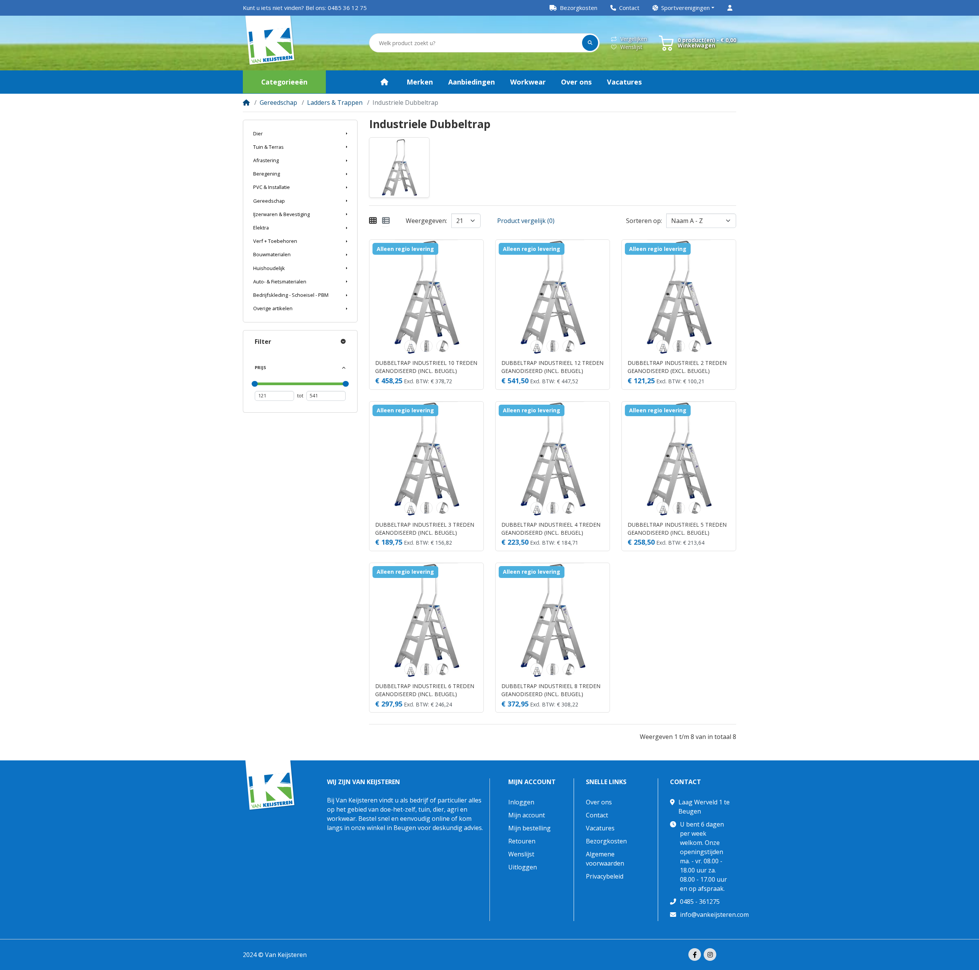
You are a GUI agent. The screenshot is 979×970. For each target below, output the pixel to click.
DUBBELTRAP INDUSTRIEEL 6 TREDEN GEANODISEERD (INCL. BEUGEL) (424, 690)
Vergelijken (633, 38)
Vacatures (600, 828)
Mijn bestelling (529, 828)
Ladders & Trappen (335, 102)
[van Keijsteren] (270, 43)
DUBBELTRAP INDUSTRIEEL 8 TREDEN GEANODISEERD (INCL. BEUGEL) (550, 690)
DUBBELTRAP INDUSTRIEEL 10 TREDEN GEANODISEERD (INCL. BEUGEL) (426, 366)
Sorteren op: (644, 220)
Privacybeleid (604, 876)
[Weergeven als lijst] (386, 220)
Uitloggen (522, 867)
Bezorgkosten (606, 841)
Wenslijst (631, 46)
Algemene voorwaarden (605, 858)
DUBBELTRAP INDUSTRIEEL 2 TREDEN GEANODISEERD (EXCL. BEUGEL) (677, 366)
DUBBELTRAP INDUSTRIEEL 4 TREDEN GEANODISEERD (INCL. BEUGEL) (550, 528)
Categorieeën (284, 81)
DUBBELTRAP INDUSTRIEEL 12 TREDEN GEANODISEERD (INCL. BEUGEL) (552, 366)
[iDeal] (730, 955)
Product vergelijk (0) (526, 220)
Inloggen (521, 802)
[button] (683, 7)
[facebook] (694, 954)
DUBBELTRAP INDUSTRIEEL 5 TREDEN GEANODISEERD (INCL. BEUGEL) (677, 528)
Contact (597, 815)
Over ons (599, 802)
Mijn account (532, 782)
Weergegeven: (426, 220)
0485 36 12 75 (347, 7)
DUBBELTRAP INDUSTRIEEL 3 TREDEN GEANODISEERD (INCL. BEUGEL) (424, 528)
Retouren (521, 841)
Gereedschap (278, 102)
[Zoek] (590, 43)
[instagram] (710, 954)
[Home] (246, 102)
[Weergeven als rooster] (373, 220)
